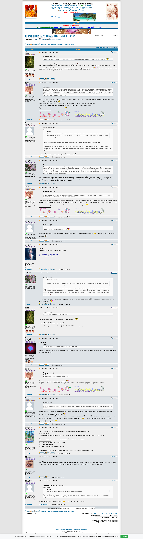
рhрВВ (68, 531)
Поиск (55, 9)
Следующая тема (112, 47)
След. (59, 39)
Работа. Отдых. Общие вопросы (57, 44)
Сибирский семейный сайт (60, 5)
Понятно (124, 536)
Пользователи (63, 9)
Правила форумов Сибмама (71, 12)
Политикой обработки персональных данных (106, 536)
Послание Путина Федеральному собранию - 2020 (50, 36)
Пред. (38, 39)
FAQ (92, 7)
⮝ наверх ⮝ (28, 79)
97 (55, 39)
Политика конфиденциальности (80, 529)
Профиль (62, 10)
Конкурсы (79, 9)
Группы (72, 9)
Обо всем (71, 44)
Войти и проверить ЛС (73, 10)
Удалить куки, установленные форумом (64, 529)
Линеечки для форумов (83, 7)
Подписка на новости (55, 7)
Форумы (43, 44)
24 (46, 39)
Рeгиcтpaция (87, 9)
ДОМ (81, 5)
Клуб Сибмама (74, 5)
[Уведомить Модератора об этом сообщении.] (116, 52)
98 (57, 39)
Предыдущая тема (100, 47)
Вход (83, 10)
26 (50, 39)
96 (53, 39)
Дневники (88, 5)
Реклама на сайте (68, 7)
